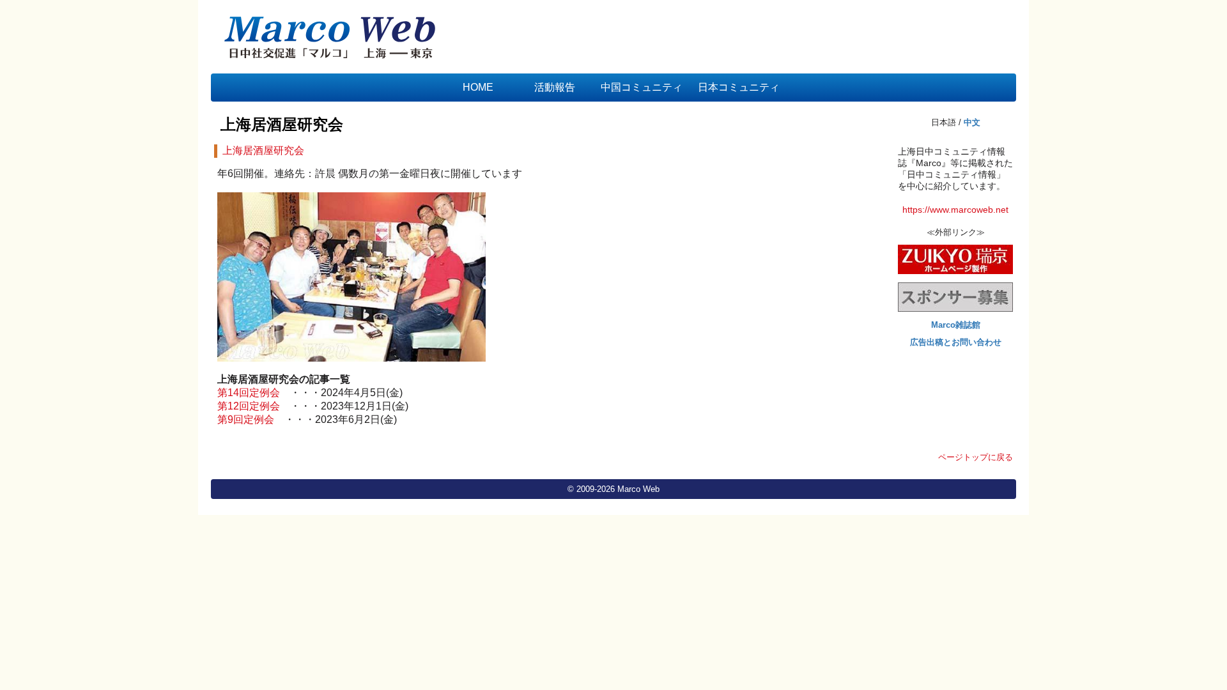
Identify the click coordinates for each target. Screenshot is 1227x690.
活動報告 (554, 87)
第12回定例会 (248, 406)
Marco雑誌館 (955, 325)
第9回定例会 (245, 419)
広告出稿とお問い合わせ (955, 342)
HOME (478, 87)
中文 (972, 122)
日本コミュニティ (739, 87)
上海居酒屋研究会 (281, 124)
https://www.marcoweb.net (955, 210)
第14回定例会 (248, 392)
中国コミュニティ (642, 87)
